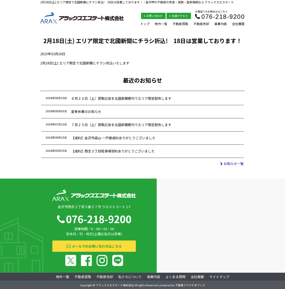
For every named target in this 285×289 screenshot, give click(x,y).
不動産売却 (201, 24)
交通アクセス (180, 16)
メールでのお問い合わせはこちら (97, 246)
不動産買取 (180, 24)
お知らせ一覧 (234, 163)
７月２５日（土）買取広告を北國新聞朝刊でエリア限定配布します (121, 124)
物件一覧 (161, 24)
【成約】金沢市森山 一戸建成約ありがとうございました (113, 137)
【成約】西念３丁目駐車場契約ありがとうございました (113, 150)
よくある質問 (175, 276)
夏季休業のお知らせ (86, 111)
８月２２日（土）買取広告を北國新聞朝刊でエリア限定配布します (121, 98)
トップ (145, 24)
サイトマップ (219, 276)
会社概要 (238, 24)
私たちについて (130, 276)
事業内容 (220, 24)
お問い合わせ (154, 16)
